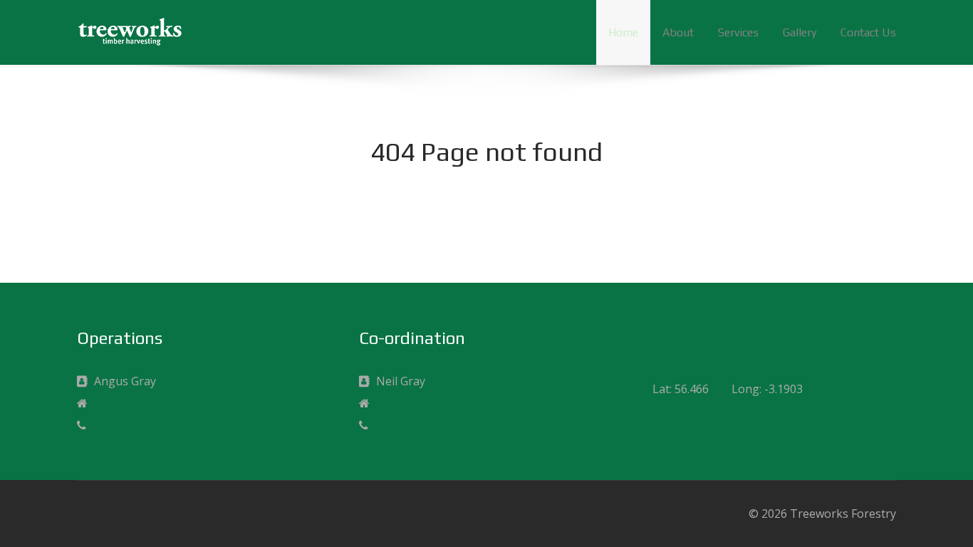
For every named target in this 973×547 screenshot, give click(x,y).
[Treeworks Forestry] (130, 30)
